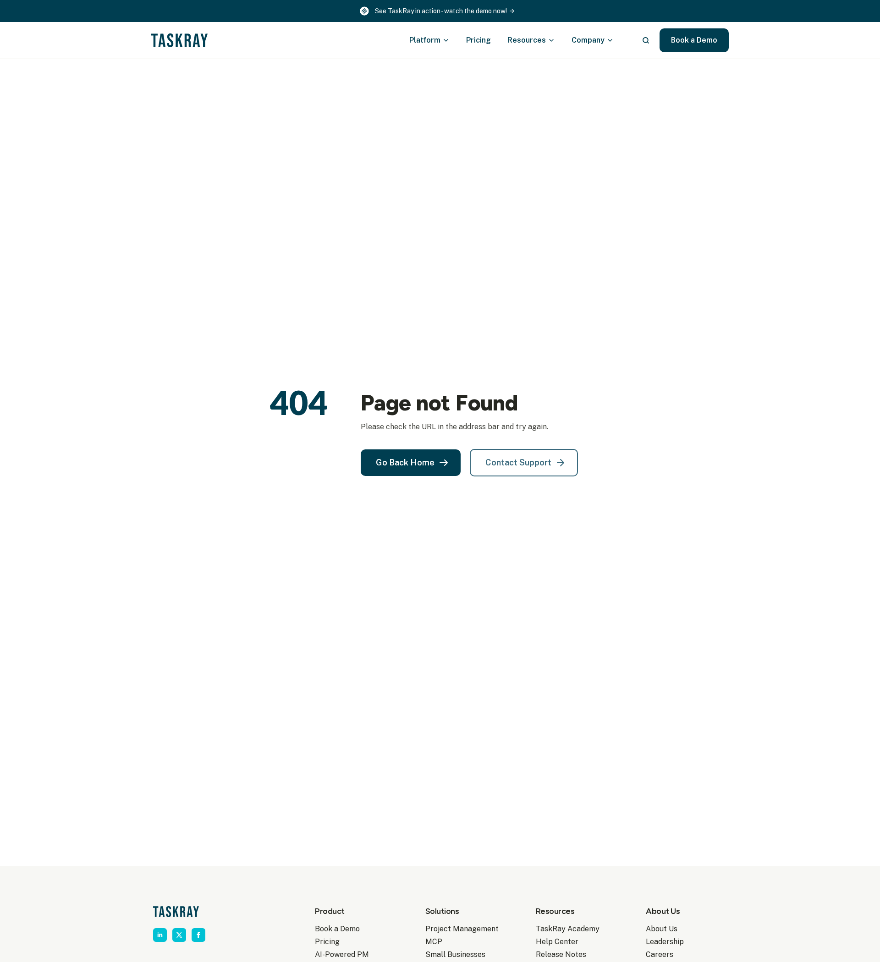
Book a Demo (337, 928)
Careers (659, 954)
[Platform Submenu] (448, 40)
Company (588, 40)
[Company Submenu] (613, 40)
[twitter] (179, 935)
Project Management (462, 928)
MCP (433, 941)
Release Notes (561, 954)
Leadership (665, 941)
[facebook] (198, 935)
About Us (661, 928)
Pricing (478, 40)
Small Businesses (455, 954)
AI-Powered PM (342, 954)
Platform (424, 40)
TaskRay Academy (568, 928)
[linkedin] (160, 935)
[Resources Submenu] (554, 40)
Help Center (557, 941)
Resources (526, 40)
